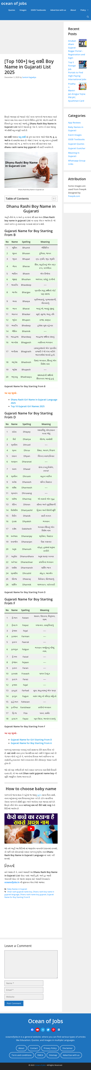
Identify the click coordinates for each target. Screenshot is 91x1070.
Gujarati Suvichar (76, 148)
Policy (83, 10)
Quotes (11, 10)
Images (23, 10)
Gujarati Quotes (76, 143)
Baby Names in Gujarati (17, 889)
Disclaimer (67, 1048)
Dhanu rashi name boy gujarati (33, 894)
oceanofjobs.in (11, 882)
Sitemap (53, 1055)
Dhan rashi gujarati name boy (19, 891)
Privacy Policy (50, 1048)
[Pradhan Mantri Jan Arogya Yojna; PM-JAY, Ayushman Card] (83, 86)
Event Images (75, 134)
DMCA (40, 1055)
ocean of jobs (14, 3)
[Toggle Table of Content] (52, 198)
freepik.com (74, 196)
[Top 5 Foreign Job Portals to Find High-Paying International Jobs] (83, 65)
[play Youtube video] (31, 828)
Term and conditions (22, 1055)
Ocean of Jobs (40, 1065)
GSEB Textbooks (38, 10)
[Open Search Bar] (88, 16)
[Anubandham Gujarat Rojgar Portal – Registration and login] (83, 43)
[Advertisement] (31, 37)
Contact (34, 1048)
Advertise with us (58, 10)
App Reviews (74, 122)
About (73, 10)
